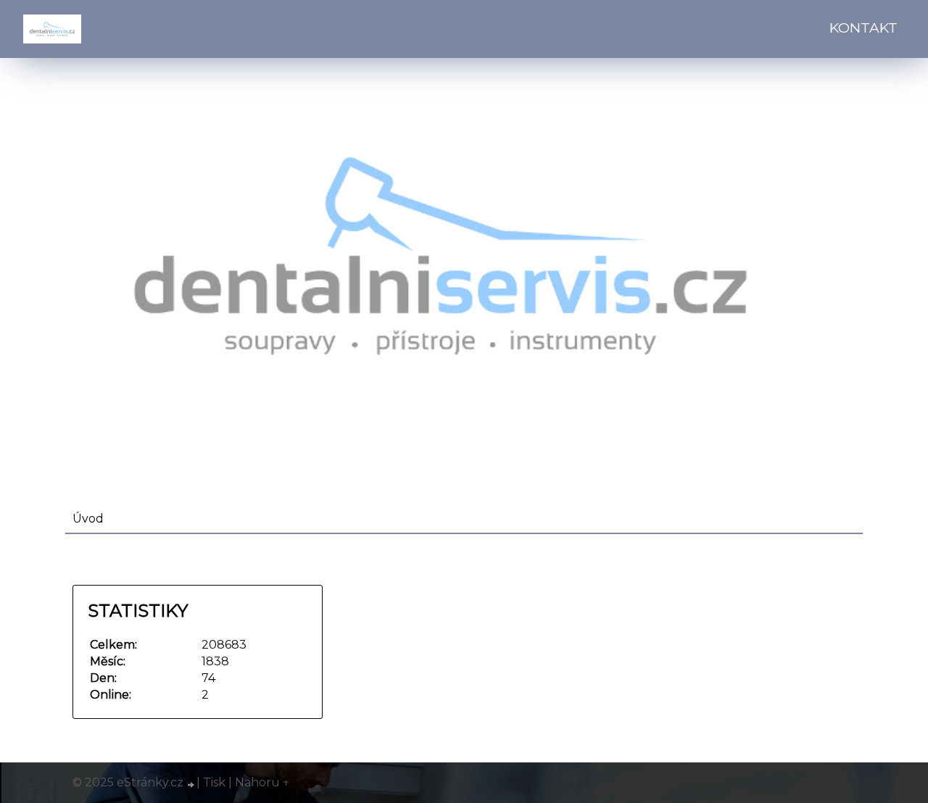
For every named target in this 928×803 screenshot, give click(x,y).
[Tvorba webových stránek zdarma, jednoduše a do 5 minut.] (191, 784)
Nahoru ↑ (262, 782)
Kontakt (863, 27)
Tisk (214, 782)
